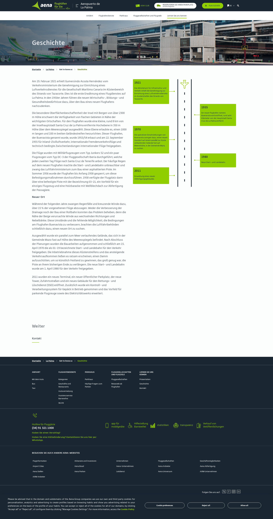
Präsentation (144, 379)
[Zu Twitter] (224, 492)
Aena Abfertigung (207, 466)
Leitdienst (120, 471)
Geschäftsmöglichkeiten (210, 461)
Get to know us (65, 69)
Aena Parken (80, 471)
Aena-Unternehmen (125, 466)
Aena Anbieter (164, 466)
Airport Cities (38, 466)
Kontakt (36, 338)
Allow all (244, 505)
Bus (33, 384)
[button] (77, 5)
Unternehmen (122, 461)
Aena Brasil (79, 466)
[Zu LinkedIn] (238, 492)
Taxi (33, 388)
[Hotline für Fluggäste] (67, 417)
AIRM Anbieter (39, 477)
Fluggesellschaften (119, 379)
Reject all (206, 505)
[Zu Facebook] (228, 492)
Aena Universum (165, 471)
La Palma (50, 69)
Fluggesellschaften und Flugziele (147, 15)
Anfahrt (89, 15)
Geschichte (144, 384)
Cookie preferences (164, 505)
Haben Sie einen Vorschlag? (46, 432)
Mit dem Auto (38, 379)
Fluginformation (40, 461)
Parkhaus (124, 15)
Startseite (36, 69)
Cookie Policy (127, 509)
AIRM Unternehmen (208, 471)
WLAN (61, 403)
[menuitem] (89, 15)
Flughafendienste (106, 15)
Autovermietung (65, 391)
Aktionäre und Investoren (85, 461)
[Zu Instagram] (233, 492)
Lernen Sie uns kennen (177, 15)
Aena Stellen (38, 471)
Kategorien (63, 379)
